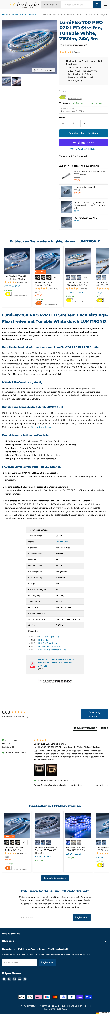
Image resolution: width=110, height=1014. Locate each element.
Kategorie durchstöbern (55, 878)
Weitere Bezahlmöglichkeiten (83, 149)
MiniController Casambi (85, 187)
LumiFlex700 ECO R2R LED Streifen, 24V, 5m (15, 278)
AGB (91, 1006)
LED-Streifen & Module (48, 643)
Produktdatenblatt (75, 99)
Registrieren (81, 917)
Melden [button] (74, 785)
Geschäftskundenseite (42, 427)
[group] (17, 712)
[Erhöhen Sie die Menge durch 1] (84, 123)
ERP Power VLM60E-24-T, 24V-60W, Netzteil (89, 173)
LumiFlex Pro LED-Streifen (23, 14)
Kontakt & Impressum (27, 1006)
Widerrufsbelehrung (49, 1006)
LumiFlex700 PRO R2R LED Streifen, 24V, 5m (77, 284)
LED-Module (43, 640)
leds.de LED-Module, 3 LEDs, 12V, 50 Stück (77, 849)
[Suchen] (97, 4)
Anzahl (62, 117)
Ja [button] (68, 785)
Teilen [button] (80, 785)
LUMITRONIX (62, 541)
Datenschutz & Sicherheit (74, 1006)
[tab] (85, 728)
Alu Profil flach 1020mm (85, 217)
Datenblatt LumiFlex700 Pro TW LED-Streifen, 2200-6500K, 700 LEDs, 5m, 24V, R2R (56, 662)
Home (5, 14)
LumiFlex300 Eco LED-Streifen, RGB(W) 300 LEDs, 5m (46, 850)
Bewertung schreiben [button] (94, 714)
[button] (83, 52)
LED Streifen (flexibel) (49, 636)
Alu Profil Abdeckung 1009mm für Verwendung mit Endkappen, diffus (89, 205)
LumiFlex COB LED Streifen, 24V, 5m (44, 284)
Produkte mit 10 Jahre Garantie (52, 649)
